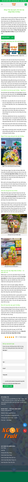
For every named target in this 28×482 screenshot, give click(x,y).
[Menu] (2, 4)
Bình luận (5, 350)
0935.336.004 (8, 410)
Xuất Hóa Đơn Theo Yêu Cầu (8, 462)
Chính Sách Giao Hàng (6, 455)
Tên (4, 362)
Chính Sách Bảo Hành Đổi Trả (8, 457)
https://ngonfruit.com (10, 413)
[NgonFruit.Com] (14, 4)
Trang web (5, 374)
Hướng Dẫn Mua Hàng (6, 452)
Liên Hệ (3, 450)
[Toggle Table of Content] (11, 37)
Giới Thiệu (3, 448)
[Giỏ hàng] (26, 4)
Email (4, 368)
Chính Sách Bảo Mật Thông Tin (8, 460)
